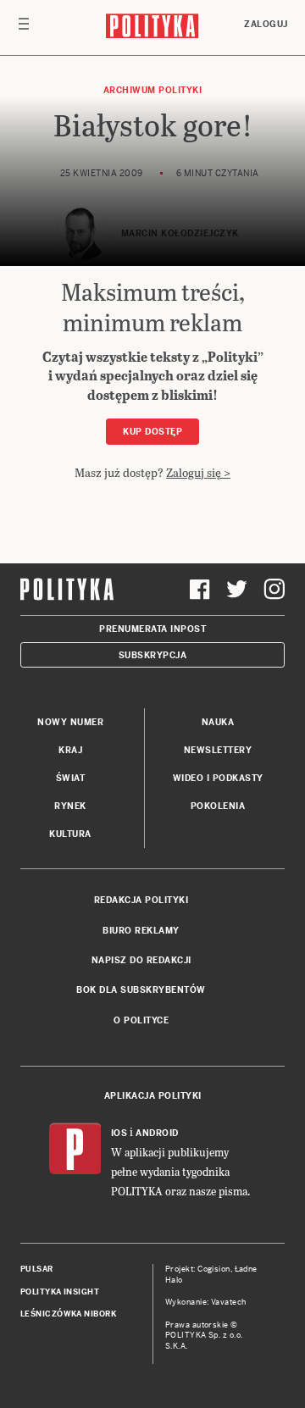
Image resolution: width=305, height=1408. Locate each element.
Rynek (70, 806)
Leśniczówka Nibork (68, 1314)
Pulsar (36, 1269)
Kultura (70, 834)
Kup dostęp (152, 431)
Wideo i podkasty (218, 778)
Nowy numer (70, 722)
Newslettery (218, 750)
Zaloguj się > (198, 472)
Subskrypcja (153, 655)
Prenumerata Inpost (152, 629)
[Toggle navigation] (23, 28)
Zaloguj (266, 24)
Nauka (218, 722)
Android (157, 1133)
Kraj (70, 750)
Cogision (213, 1269)
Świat (71, 778)
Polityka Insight (59, 1292)
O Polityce (141, 1020)
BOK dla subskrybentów (141, 989)
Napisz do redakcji (141, 960)
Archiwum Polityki (152, 90)
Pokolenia (218, 806)
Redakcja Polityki (141, 900)
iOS (119, 1133)
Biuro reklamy (141, 930)
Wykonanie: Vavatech (206, 1302)
